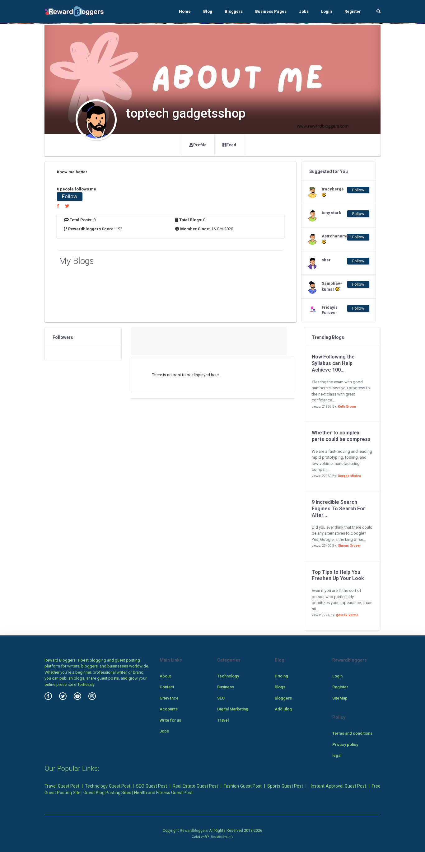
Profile (200, 145)
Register (352, 11)
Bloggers (234, 11)
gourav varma (347, 615)
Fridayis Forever (330, 310)
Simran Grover (349, 546)
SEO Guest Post (151, 786)
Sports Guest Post (285, 786)
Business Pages (271, 11)
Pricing (281, 676)
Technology (228, 676)
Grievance (169, 698)
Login (326, 11)
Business (225, 687)
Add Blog (283, 709)
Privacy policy (345, 744)
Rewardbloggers (194, 830)
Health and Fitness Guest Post (163, 792)
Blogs (280, 687)
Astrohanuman (334, 236)
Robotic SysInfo (221, 836)
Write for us (170, 720)
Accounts (169, 709)
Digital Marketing (232, 709)
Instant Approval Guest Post (338, 786)
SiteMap (340, 698)
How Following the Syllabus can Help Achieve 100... (333, 363)
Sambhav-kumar (332, 286)
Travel (223, 720)
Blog (207, 11)
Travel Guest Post (61, 786)
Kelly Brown (347, 407)
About (165, 676)
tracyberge (333, 189)
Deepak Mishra (349, 476)
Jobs (304, 11)
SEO (221, 698)
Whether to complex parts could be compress (341, 436)
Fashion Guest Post (243, 786)
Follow (69, 196)
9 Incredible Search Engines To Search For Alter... (338, 508)
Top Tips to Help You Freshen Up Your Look (338, 575)
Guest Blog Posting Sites (107, 792)
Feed (231, 145)
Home (185, 11)
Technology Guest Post (107, 786)
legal (336, 755)
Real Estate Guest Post (195, 786)
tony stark (331, 212)
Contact (167, 687)
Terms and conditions (352, 733)
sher (326, 260)
